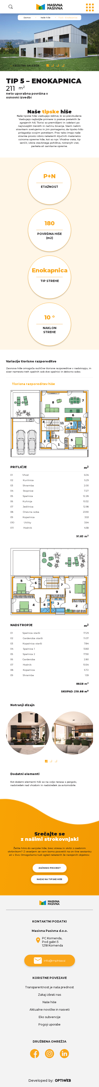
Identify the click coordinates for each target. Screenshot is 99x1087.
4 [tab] (63, 65)
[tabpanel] (49, 42)
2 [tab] (52, 65)
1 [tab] (47, 65)
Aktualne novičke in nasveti (50, 1009)
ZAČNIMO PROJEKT (49, 868)
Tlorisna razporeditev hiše (33, 384)
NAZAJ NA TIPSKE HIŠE (49, 879)
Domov (27, 17)
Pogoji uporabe (49, 1024)
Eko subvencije (50, 1017)
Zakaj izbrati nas (49, 994)
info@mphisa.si (54, 960)
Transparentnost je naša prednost (49, 987)
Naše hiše (45, 17)
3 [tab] (57, 65)
